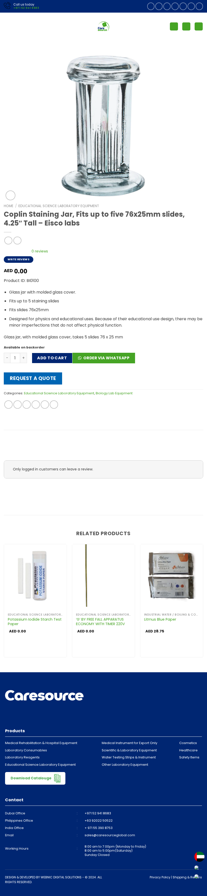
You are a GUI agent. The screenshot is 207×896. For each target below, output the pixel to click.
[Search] (186, 26)
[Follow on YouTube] (199, 6)
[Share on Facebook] (17, 404)
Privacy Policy (160, 877)
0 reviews (40, 251)
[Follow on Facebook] (150, 6)
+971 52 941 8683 (26, 8)
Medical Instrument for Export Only (129, 743)
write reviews (19, 259)
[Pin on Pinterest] (45, 404)
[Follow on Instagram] (159, 6)
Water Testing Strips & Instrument (129, 757)
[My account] (174, 26)
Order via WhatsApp (106, 358)
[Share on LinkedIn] (54, 404)
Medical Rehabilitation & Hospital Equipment (41, 743)
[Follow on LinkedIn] (191, 6)
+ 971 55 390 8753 (99, 828)
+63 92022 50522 (99, 820)
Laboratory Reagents (22, 757)
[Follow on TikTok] (167, 6)
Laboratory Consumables (26, 750)
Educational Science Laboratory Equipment (58, 206)
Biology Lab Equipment (114, 393)
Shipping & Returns (187, 877)
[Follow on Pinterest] (183, 6)
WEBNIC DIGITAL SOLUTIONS (61, 877)
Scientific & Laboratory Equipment (129, 750)
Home (8, 206)
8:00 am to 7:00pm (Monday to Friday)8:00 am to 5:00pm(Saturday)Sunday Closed (115, 850)
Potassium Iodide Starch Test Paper (35, 621)
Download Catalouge (31, 777)
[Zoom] (10, 195)
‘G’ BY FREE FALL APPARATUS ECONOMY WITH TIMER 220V (100, 621)
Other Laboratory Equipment (125, 764)
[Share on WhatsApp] (8, 404)
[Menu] (7, 26)
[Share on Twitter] (26, 404)
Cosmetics (188, 743)
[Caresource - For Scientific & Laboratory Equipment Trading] (103, 26)
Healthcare (188, 750)
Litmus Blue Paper (160, 619)
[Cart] (199, 26)
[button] (105, 360)
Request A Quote (33, 378)
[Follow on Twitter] (175, 6)
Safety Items (189, 757)
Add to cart (52, 358)
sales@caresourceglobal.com (110, 835)
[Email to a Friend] (36, 404)
